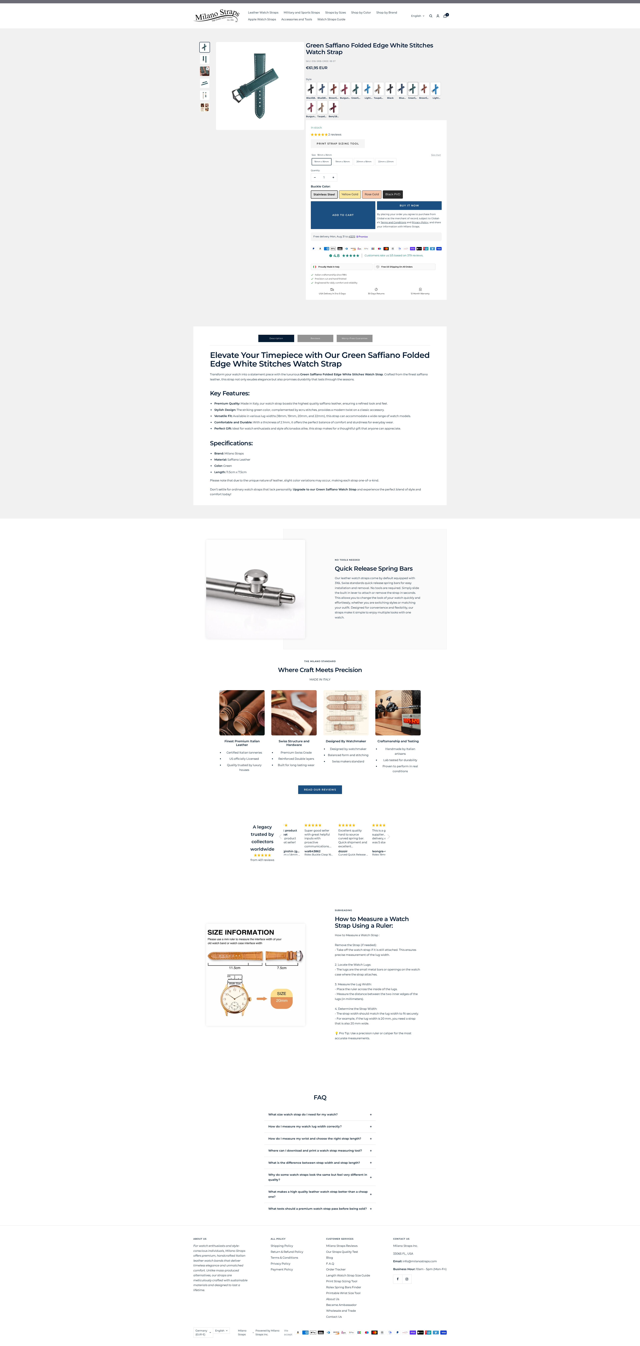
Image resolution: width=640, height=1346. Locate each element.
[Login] (437, 15)
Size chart (436, 155)
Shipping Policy (282, 1245)
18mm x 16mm (321, 161)
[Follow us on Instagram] (407, 1279)
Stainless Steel (324, 194)
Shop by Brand (386, 12)
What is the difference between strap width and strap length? (314, 1162)
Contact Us (334, 1316)
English (416, 15)
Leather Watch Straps (263, 12)
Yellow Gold (350, 194)
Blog (329, 1257)
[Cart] (445, 15)
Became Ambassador (341, 1305)
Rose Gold (372, 194)
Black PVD (392, 194)
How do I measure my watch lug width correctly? (305, 1126)
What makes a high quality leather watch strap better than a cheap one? (318, 1194)
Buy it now (409, 205)
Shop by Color (361, 12)
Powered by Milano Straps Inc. (267, 1332)
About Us (332, 1299)
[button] (319, 134)
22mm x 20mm (386, 161)
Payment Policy (282, 1269)
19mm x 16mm (343, 161)
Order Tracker (336, 1269)
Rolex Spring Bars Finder (343, 1287)
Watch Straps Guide (331, 19)
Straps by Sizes (335, 12)
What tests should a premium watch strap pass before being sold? (317, 1208)
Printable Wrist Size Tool (343, 1293)
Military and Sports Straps (302, 12)
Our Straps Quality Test (342, 1251)
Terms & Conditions (284, 1257)
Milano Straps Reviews (342, 1245)
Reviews (315, 338)
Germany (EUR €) (201, 1332)
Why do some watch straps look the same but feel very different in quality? (317, 1177)
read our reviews (320, 789)
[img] (262, 855)
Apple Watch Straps (262, 19)
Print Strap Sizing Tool (338, 143)
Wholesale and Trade (341, 1310)
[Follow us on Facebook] (397, 1279)
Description (276, 338)
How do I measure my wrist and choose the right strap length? (314, 1138)
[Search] (430, 15)
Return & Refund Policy (287, 1251)
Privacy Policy (280, 1263)
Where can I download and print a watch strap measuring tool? (315, 1150)
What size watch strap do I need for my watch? (303, 1114)
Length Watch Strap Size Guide (348, 1275)
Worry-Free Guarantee (355, 338)
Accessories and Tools (296, 19)
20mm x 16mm (364, 161)
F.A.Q (330, 1263)
